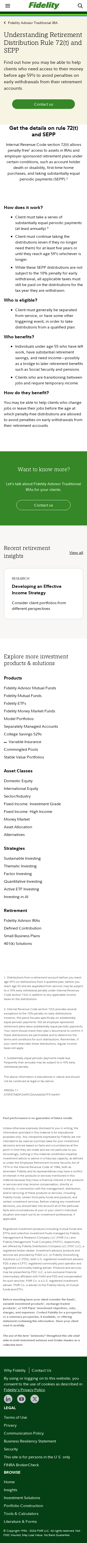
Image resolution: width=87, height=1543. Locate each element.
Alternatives (14, 834)
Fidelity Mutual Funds (23, 695)
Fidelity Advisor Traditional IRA (33, 22)
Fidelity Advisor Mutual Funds (30, 688)
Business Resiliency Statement (30, 1441)
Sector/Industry (17, 796)
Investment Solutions (22, 1497)
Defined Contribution (22, 928)
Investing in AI (16, 896)
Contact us (43, 104)
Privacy (10, 1425)
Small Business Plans (22, 935)
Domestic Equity (18, 780)
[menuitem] (8, 6)
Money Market (17, 819)
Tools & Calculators (21, 1513)
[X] (34, 1399)
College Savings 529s (23, 734)
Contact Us (41, 1370)
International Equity (21, 788)
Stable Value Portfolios (24, 757)
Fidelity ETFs (15, 703)
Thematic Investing (20, 866)
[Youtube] (21, 1399)
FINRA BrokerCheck (21, 1464)
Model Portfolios (19, 718)
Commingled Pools (21, 749)
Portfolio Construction (23, 1505)
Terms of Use (15, 1417)
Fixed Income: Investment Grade (32, 803)
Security (11, 1449)
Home (9, 1481)
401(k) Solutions (18, 943)
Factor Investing (18, 873)
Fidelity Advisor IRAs (22, 920)
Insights (10, 1489)
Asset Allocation (18, 826)
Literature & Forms (20, 1521)
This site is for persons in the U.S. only (37, 1457)
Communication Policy (24, 1433)
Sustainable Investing (22, 858)
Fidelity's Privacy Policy (24, 1389)
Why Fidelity (15, 1370)
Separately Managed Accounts (31, 726)
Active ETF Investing (21, 889)
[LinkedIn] (8, 1399)
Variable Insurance (25, 741)
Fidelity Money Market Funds (29, 711)
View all (76, 552)
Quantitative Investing (23, 881)
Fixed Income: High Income (28, 811)
